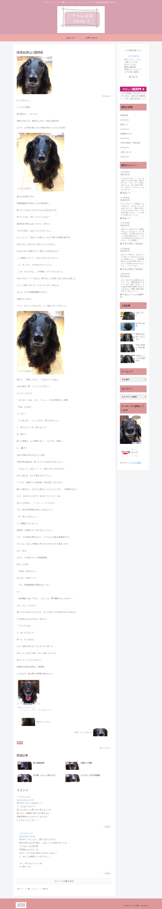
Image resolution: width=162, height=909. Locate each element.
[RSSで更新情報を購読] (136, 76)
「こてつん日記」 (135, 463)
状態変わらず (126, 134)
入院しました (126, 152)
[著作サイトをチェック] (130, 76)
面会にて (124, 124)
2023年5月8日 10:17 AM (25, 800)
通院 (20, 742)
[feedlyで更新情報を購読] (133, 76)
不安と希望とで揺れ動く (130, 143)
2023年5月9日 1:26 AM (27, 836)
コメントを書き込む (64, 881)
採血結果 (124, 115)
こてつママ (24, 833)
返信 (108, 827)
